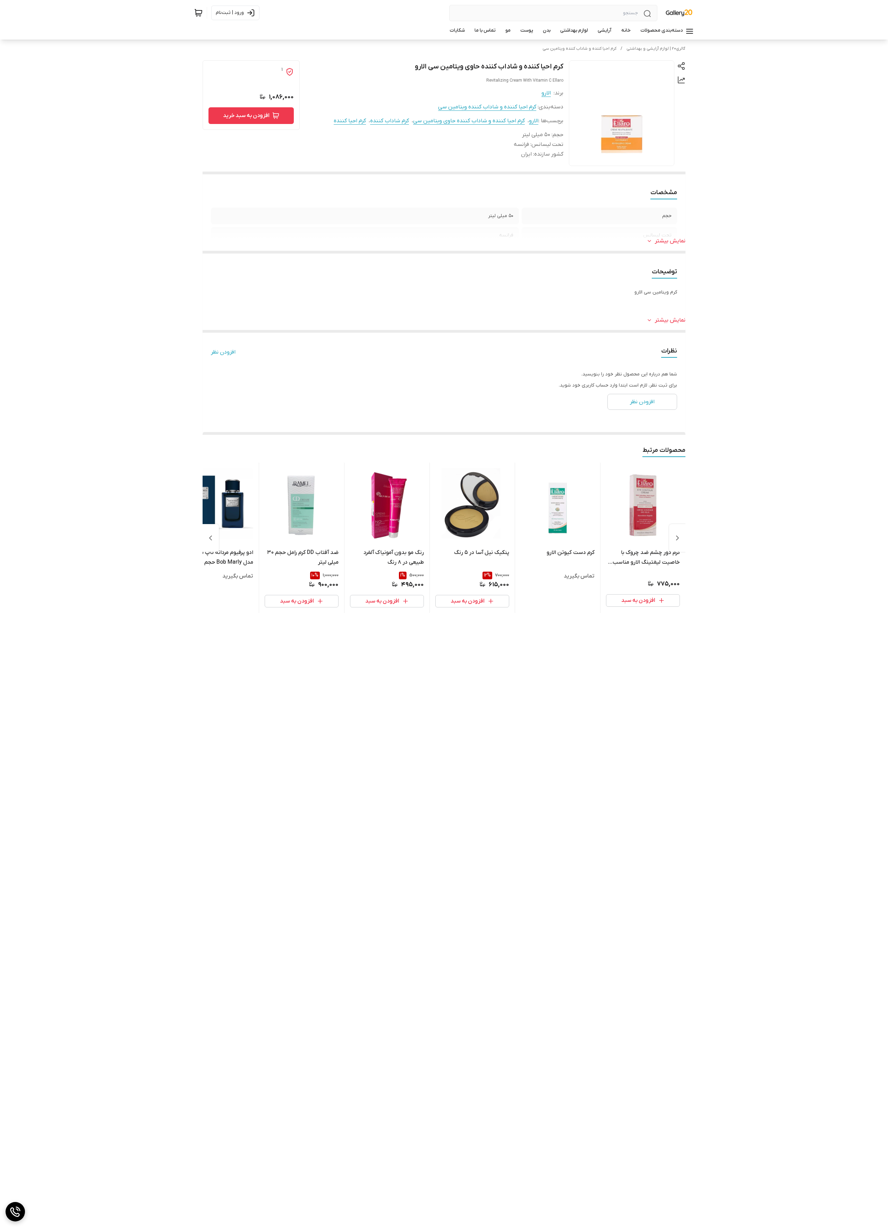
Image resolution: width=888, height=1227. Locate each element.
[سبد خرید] (198, 13)
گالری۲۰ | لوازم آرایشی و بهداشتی (655, 48)
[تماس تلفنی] (15, 1211)
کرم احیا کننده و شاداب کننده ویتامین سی (579, 48)
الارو (546, 93)
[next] (210, 538)
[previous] (677, 538)
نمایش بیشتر (670, 241)
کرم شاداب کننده (389, 120)
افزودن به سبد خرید (246, 115)
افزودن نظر (223, 352)
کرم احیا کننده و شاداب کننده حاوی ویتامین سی (469, 120)
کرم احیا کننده (350, 120)
